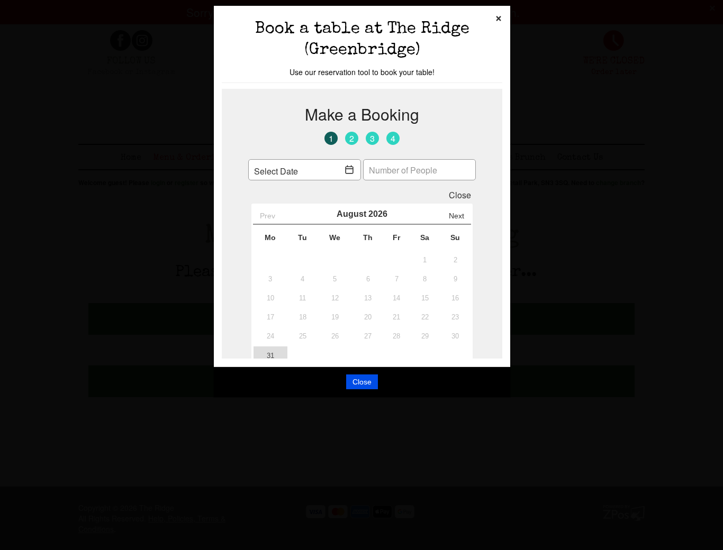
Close (362, 382)
